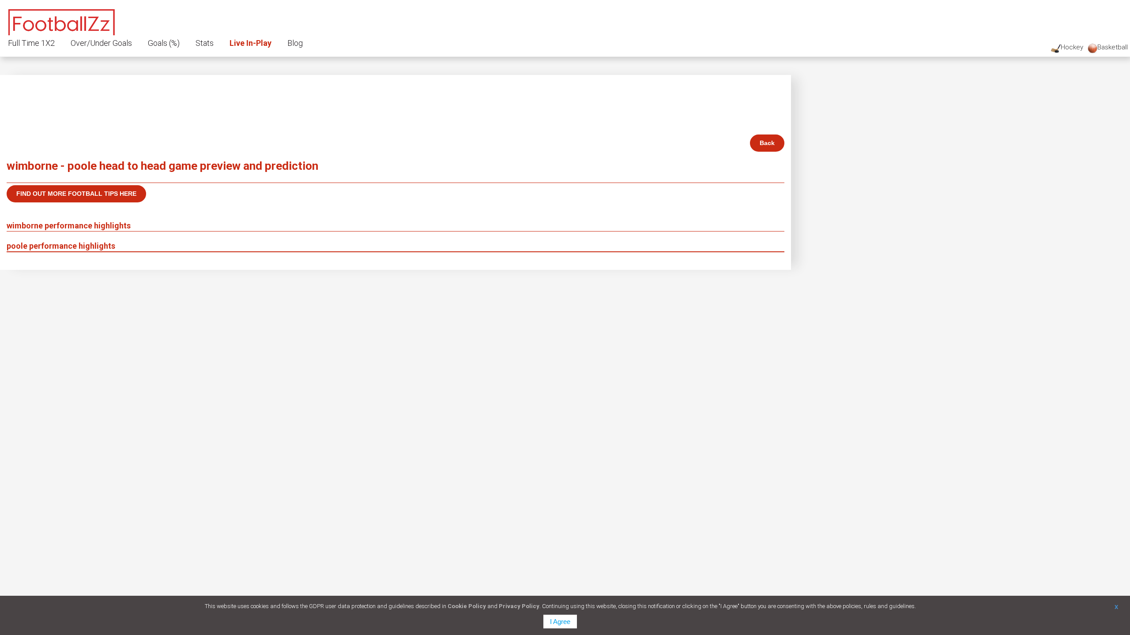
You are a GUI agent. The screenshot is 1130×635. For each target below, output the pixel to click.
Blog (295, 43)
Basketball (1112, 47)
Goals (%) (164, 43)
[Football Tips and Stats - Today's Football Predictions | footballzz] (62, 21)
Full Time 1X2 (31, 43)
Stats (205, 43)
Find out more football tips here (76, 193)
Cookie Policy (467, 606)
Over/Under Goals (101, 43)
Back (767, 142)
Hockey (1072, 47)
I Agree (560, 621)
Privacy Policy (519, 606)
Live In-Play (250, 43)
